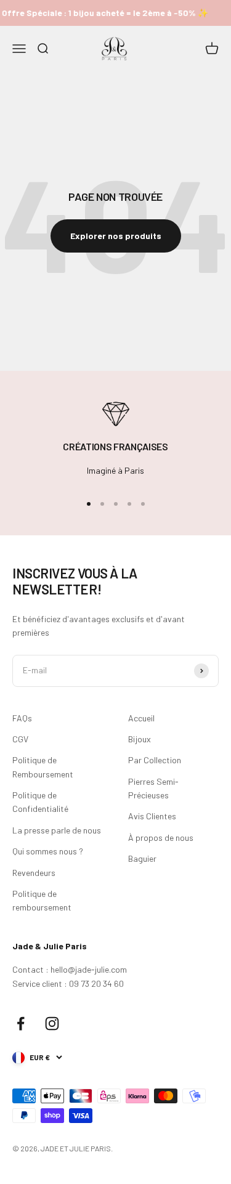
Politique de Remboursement (42, 767)
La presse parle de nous (56, 830)
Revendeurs (33, 872)
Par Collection (154, 760)
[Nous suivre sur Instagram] (52, 1023)
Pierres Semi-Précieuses (153, 788)
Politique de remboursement (41, 900)
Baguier (142, 858)
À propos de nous (160, 837)
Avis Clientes (152, 816)
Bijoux (139, 739)
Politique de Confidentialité (40, 802)
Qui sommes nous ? (47, 851)
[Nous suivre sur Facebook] (20, 1023)
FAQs (22, 718)
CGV (20, 739)
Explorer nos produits (115, 235)
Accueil (141, 718)
